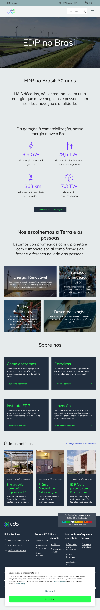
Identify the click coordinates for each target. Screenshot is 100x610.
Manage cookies (60, 581)
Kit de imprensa (70, 555)
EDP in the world (68, 3)
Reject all (50, 591)
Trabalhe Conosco (16, 545)
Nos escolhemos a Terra (19, 540)
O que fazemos (39, 554)
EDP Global (12, 3)
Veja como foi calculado (77, 525)
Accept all (50, 599)
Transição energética (86, 545)
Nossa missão (42, 540)
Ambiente (55, 544)
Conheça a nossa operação (50, 209)
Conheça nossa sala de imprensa (81, 443)
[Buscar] (84, 11)
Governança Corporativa (41, 546)
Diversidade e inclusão (57, 550)
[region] (50, 586)
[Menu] (92, 11)
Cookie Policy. (20, 583)
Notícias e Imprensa (17, 550)
